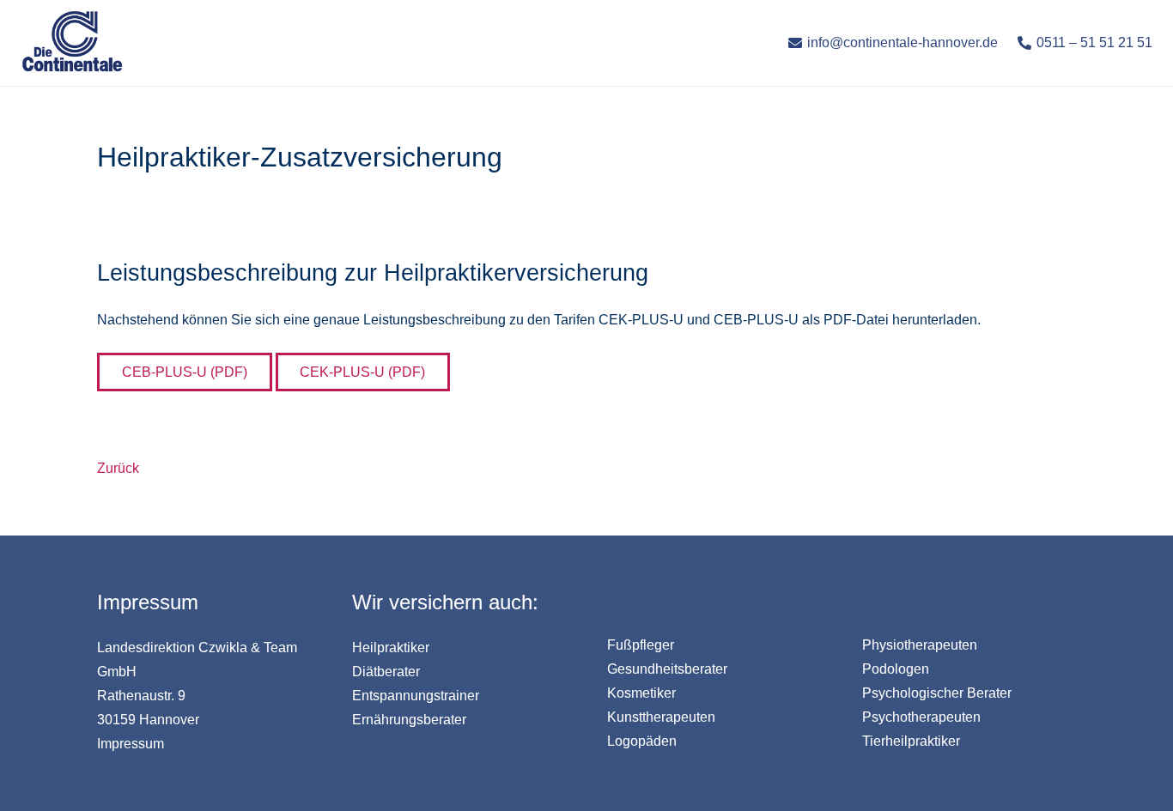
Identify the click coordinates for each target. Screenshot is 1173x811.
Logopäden (642, 741)
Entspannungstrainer (415, 695)
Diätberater (386, 671)
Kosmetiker (641, 693)
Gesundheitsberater (667, 669)
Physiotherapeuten (919, 645)
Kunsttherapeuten (661, 717)
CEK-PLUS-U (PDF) (362, 372)
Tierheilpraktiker (911, 741)
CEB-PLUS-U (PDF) (184, 372)
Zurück (118, 468)
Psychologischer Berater (937, 693)
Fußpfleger (640, 645)
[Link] (72, 43)
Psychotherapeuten (921, 717)
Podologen (895, 669)
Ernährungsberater (409, 719)
